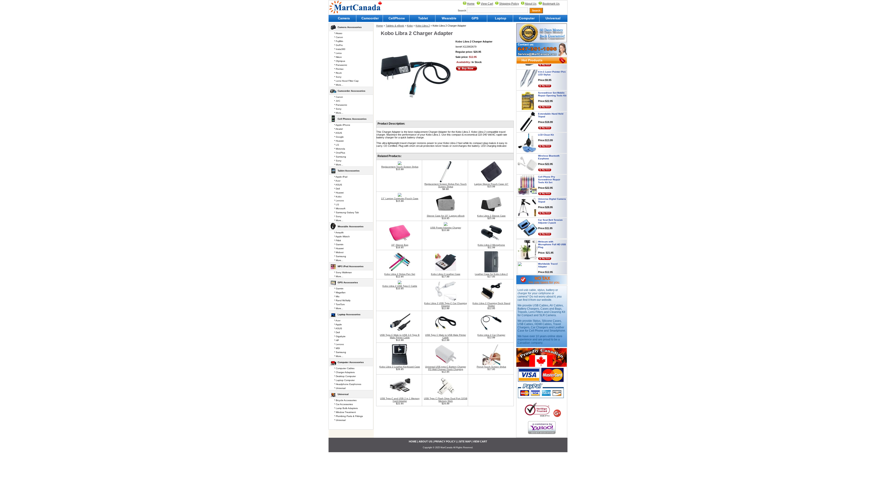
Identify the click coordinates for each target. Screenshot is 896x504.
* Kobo (338, 196)
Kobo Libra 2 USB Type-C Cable (399, 286)
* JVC (337, 101)
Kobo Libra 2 (423, 25)
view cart (480, 441)
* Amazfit (338, 232)
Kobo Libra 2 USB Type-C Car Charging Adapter (445, 304)
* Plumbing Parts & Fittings (348, 416)
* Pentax (338, 69)
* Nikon (338, 57)
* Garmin (338, 244)
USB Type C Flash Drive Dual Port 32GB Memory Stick (445, 399)
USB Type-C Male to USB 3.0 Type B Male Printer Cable (400, 336)
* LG (336, 145)
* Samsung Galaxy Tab (346, 212)
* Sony (337, 77)
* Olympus (339, 61)
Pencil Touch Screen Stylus (491, 366)
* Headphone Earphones (347, 384)
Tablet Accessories (349, 170)
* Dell (337, 188)
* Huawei (339, 141)
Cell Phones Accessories (352, 119)
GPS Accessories (348, 282)
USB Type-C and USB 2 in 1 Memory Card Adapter (400, 399)
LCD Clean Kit (546, 122)
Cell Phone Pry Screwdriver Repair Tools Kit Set (549, 167)
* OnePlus (339, 152)
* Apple (338, 324)
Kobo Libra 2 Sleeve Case (491, 215)
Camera (344, 18)
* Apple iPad (340, 176)
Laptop (500, 18)
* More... (338, 85)
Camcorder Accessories (351, 91)
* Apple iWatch (342, 236)
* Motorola (339, 148)
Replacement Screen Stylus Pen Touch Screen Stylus (445, 185)
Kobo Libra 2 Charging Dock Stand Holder (491, 304)
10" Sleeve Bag (399, 245)
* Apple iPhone (342, 125)
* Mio (337, 296)
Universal (553, 18)
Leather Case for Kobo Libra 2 (491, 274)
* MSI (337, 348)
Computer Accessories (351, 362)
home (412, 441)
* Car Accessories (343, 404)
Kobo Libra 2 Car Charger (491, 335)
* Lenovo (339, 200)
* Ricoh (338, 73)
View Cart (487, 3)
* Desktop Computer (345, 376)
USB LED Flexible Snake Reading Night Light (552, 273)
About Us (530, 3)
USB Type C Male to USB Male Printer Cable (445, 336)
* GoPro (338, 45)
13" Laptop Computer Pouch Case (399, 198)
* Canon (338, 37)
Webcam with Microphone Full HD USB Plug (552, 232)
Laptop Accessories (349, 314)
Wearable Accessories (351, 226)
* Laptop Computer (344, 380)
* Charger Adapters (344, 372)
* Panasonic (340, 65)
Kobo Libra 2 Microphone (491, 245)
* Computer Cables (344, 368)
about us (425, 441)
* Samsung (340, 156)
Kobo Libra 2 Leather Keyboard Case (399, 366)
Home (471, 3)
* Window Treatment (345, 412)
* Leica (338, 53)
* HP (336, 340)
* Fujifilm (338, 41)
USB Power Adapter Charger (445, 227)
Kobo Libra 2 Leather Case (445, 274)
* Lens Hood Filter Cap (346, 81)
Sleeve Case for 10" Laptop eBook (446, 215)
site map (465, 441)
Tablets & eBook (395, 25)
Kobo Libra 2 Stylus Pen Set (399, 274)
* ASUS (338, 133)
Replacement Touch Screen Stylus (399, 166)
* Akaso (338, 33)
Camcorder (370, 18)
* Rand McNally (342, 300)
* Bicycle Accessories (345, 400)
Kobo (410, 25)
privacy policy (444, 441)
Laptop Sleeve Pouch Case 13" (491, 184)
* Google (339, 137)
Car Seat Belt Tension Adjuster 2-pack (550, 208)
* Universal (340, 388)
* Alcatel (338, 129)
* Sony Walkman (343, 272)
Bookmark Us (551, 3)
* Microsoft (339, 208)
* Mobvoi (338, 252)
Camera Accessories (350, 27)
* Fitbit (337, 240)
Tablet (423, 18)
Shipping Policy (509, 3)
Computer (527, 18)
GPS (475, 18)
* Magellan (340, 292)
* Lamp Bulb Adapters (346, 408)
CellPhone (396, 18)
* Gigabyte (340, 336)
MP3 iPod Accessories (351, 266)
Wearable (449, 18)
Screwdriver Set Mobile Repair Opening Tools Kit (552, 81)
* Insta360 (339, 49)
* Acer (337, 180)
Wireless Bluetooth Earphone (549, 144)
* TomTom (339, 304)
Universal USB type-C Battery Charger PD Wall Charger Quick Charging (445, 368)
